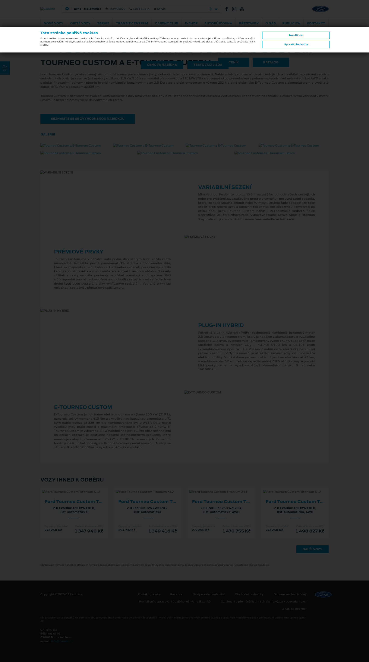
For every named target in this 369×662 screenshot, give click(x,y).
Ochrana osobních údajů (291, 594)
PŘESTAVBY (249, 23)
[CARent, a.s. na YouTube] (243, 9)
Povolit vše (295, 35)
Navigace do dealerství (209, 594)
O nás (270, 23)
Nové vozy (53, 23)
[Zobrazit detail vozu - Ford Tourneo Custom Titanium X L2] (67, 487)
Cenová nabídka (162, 65)
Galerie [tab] (48, 134)
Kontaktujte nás (149, 594)
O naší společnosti (295, 609)
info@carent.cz (62, 641)
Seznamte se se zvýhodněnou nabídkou (87, 118)
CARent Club (166, 23)
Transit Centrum (132, 23)
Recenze (176, 594)
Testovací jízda (207, 65)
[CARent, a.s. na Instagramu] (236, 9)
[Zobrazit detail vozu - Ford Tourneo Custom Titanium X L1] (214, 487)
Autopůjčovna (218, 23)
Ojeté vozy (80, 23)
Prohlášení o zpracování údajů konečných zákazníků (175, 602)
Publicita (291, 23)
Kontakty (316, 23)
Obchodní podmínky (249, 594)
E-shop (191, 23)
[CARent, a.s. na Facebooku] (228, 9)
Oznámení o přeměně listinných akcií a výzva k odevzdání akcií (264, 602)
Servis (103, 23)
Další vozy (312, 549)
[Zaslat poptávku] (81, 487)
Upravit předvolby (296, 44)
